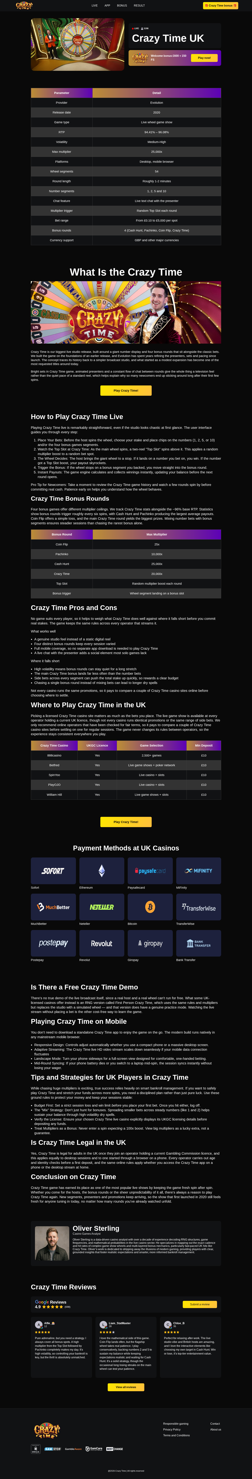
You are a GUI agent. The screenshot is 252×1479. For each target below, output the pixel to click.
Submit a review (200, 1304)
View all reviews (126, 1387)
